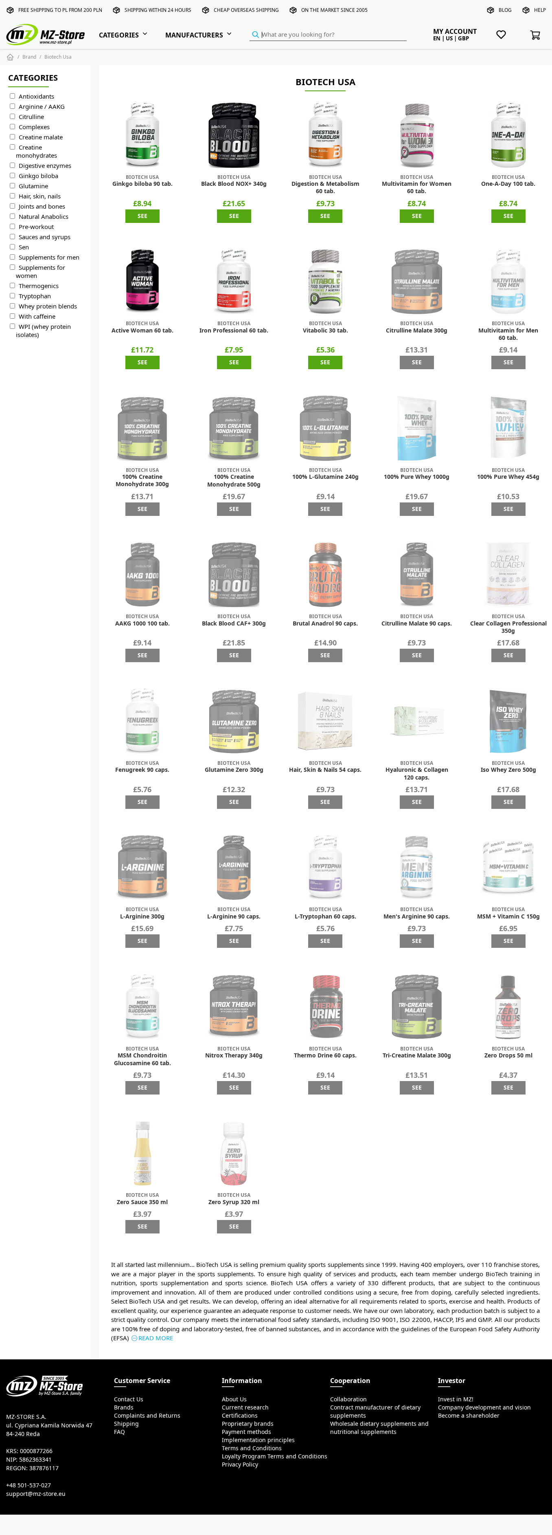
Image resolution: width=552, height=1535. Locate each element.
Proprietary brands (248, 1424)
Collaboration (348, 1399)
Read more (155, 1338)
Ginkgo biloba (38, 176)
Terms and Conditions (252, 1448)
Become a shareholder (468, 1415)
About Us (234, 1399)
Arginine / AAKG (42, 107)
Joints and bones (42, 206)
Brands (124, 1407)
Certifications (240, 1415)
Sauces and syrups (44, 237)
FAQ (119, 1432)
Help (540, 10)
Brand (29, 56)
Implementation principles (258, 1440)
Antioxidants (36, 96)
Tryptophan (35, 296)
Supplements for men (49, 257)
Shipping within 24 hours (158, 10)
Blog (505, 10)
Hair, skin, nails (40, 196)
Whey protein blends (48, 306)
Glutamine (33, 186)
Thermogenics (39, 286)
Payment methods (246, 1432)
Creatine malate (41, 137)
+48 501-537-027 (28, 1485)
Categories (119, 35)
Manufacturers (194, 35)
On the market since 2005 (334, 10)
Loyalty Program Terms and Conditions (274, 1456)
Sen (24, 247)
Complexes (34, 127)
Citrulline (31, 117)
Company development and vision (484, 1407)
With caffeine (37, 316)
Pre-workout (36, 227)
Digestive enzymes (45, 166)
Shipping (126, 1424)
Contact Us (128, 1399)
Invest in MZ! (455, 1399)
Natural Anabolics (43, 217)
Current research (245, 1407)
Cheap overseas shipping (246, 10)
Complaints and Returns (147, 1415)
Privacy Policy (240, 1464)
